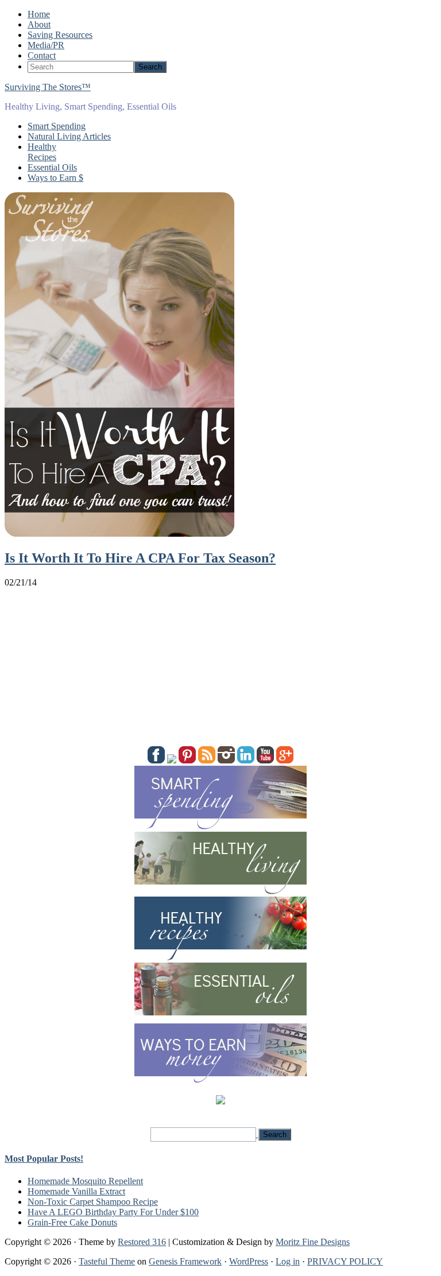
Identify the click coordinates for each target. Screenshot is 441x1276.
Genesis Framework (185, 1261)
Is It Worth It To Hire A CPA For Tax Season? (140, 557)
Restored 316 (142, 1242)
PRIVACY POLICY (345, 1261)
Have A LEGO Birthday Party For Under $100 (113, 1212)
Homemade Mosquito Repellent (85, 1181)
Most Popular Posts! (44, 1158)
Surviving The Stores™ (48, 87)
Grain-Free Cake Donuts (72, 1222)
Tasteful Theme (107, 1261)
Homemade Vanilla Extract (76, 1191)
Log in (288, 1261)
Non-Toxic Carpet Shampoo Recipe (93, 1202)
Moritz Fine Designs (313, 1242)
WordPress (248, 1261)
